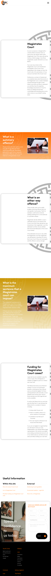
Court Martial (19, 558)
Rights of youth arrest (7, 551)
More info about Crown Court (10, 487)
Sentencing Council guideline (34, 487)
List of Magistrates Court (9, 490)
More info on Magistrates (33, 493)
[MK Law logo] (4, 3)
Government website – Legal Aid (35, 490)
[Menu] (48, 2)
